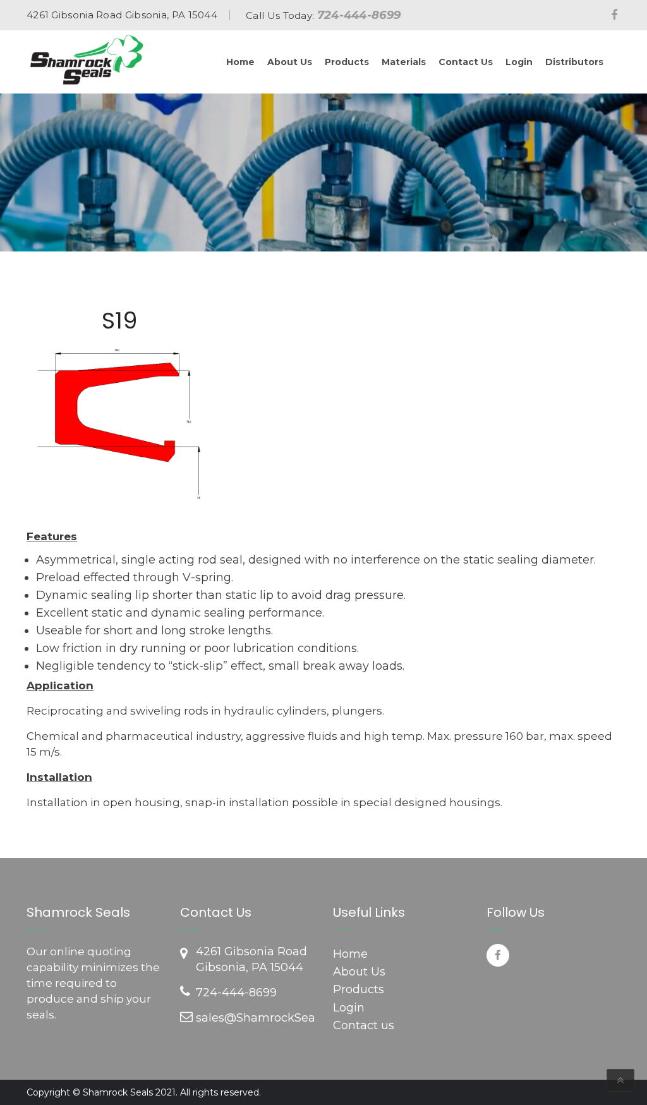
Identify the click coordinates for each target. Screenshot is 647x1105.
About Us (359, 972)
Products (358, 989)
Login (349, 1008)
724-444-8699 (359, 15)
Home (350, 954)
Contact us (363, 1025)
